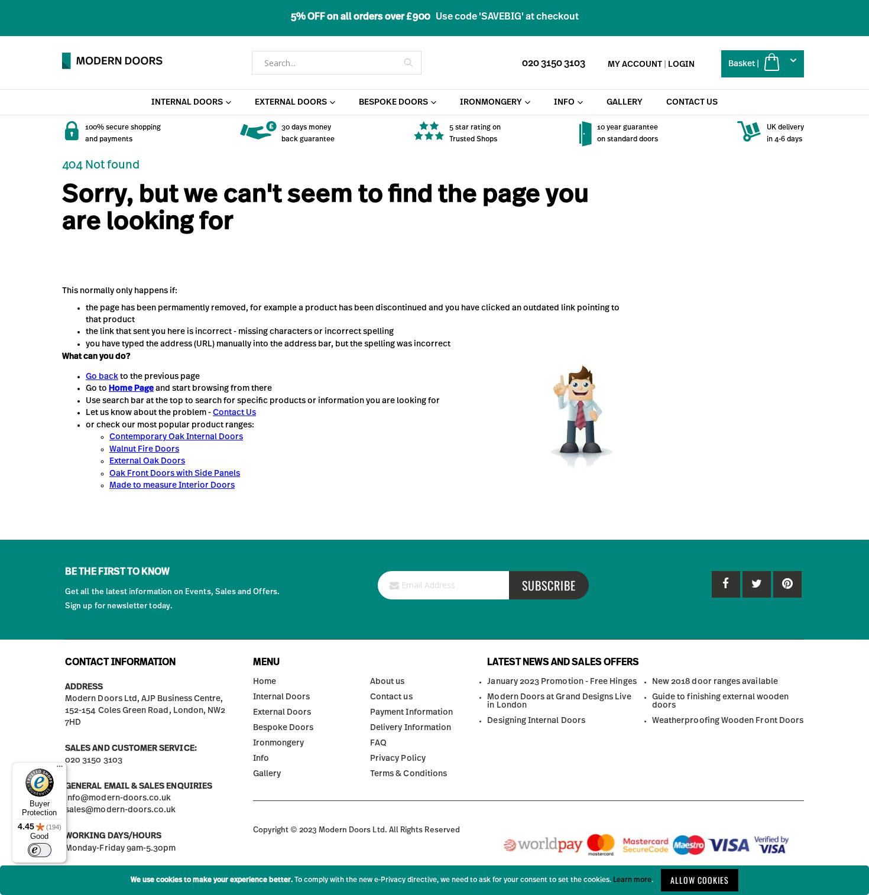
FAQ (378, 743)
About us (387, 681)
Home (264, 681)
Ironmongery (278, 743)
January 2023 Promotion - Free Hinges (561, 681)
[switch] (39, 850)
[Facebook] (726, 584)
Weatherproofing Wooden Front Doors (727, 720)
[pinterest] (756, 584)
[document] (434, 880)
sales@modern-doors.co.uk (120, 810)
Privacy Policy (398, 758)
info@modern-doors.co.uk (118, 798)
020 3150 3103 (553, 63)
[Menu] (60, 769)
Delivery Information (410, 728)
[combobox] (336, 62)
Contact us (391, 697)
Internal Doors (281, 697)
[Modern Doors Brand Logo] (112, 61)
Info (261, 758)
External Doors (282, 712)
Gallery (267, 774)
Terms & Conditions (408, 774)
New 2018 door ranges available (715, 681)
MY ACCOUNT (635, 64)
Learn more (632, 879)
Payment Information (411, 712)
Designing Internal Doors (536, 720)
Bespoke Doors (283, 728)
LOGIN (681, 64)
